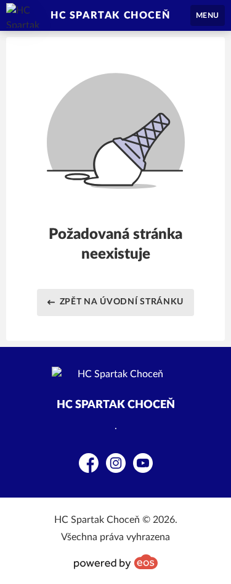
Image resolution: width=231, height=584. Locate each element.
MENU (207, 15)
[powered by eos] (116, 561)
